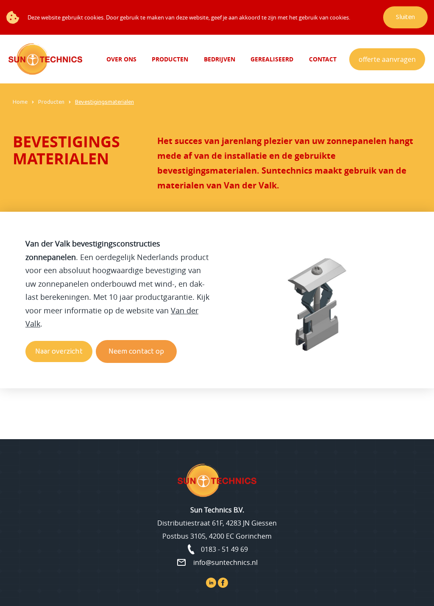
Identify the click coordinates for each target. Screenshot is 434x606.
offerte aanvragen (387, 59)
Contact (323, 59)
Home (20, 102)
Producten (170, 59)
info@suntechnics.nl (225, 562)
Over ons (121, 59)
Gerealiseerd (271, 59)
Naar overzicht (59, 351)
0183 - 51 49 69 (224, 549)
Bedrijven (219, 59)
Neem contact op (136, 351)
